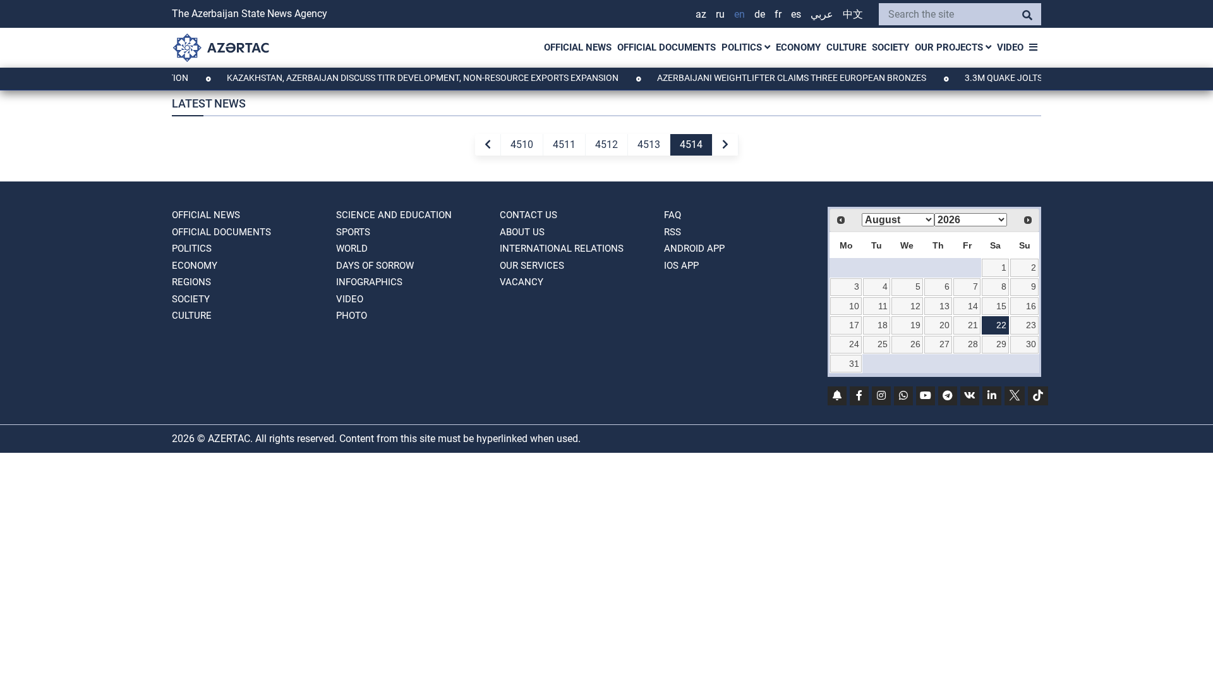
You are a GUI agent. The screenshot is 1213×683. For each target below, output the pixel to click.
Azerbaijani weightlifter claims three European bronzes (780, 78)
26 (915, 344)
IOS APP (681, 265)
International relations (562, 248)
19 (915, 325)
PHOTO (351, 315)
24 (854, 344)
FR (778, 14)
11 (883, 306)
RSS (672, 232)
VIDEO (1010, 47)
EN (739, 14)
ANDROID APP (694, 248)
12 (915, 306)
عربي (822, 14)
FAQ (672, 215)
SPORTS (353, 232)
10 (854, 306)
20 (944, 325)
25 (883, 344)
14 (973, 306)
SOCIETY (890, 47)
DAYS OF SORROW (375, 265)
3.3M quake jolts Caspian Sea (1021, 78)
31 (854, 364)
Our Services (532, 265)
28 (973, 344)
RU (720, 14)
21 (973, 325)
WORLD (352, 248)
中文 (853, 14)
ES (796, 14)
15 (1001, 306)
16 (1031, 306)
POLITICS (742, 47)
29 (1001, 344)
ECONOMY (798, 47)
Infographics (369, 282)
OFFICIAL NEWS (578, 47)
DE (759, 14)
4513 (648, 144)
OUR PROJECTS (950, 47)
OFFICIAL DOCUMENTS (666, 47)
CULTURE (846, 47)
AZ (701, 14)
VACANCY (521, 282)
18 (883, 325)
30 (1031, 344)
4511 (564, 144)
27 (944, 344)
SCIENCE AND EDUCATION (394, 215)
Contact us (528, 215)
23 (1031, 325)
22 (1001, 325)
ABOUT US (522, 232)
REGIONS (191, 282)
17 (854, 325)
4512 (606, 144)
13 (944, 306)
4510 (521, 144)
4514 (691, 144)
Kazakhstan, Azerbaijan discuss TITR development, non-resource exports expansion (411, 78)
